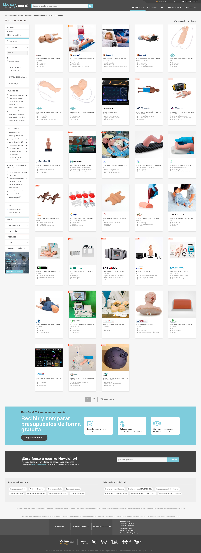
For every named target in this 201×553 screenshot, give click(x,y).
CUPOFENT (14, 70)
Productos (137, 7)
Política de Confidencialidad (38, 464)
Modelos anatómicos (77, 493)
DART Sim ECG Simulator (18, 77)
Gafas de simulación (16, 493)
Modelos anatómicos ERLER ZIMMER (143, 493)
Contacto (49, 28)
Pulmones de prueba (73, 489)
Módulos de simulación (55, 489)
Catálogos (152, 7)
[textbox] (59, 6)
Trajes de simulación (37, 489)
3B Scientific (14, 61)
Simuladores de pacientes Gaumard (167, 489)
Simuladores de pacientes (18, 489)
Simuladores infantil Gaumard (114, 489)
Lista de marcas (125, 521)
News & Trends (174, 7)
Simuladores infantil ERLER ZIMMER (140, 489)
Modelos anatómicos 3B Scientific (170, 493)
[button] (17, 47)
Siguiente (106, 399)
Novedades (13, 41)
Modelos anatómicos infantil (58, 493)
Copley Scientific (15, 68)
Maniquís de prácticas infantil (36, 493)
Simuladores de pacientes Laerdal (116, 493)
